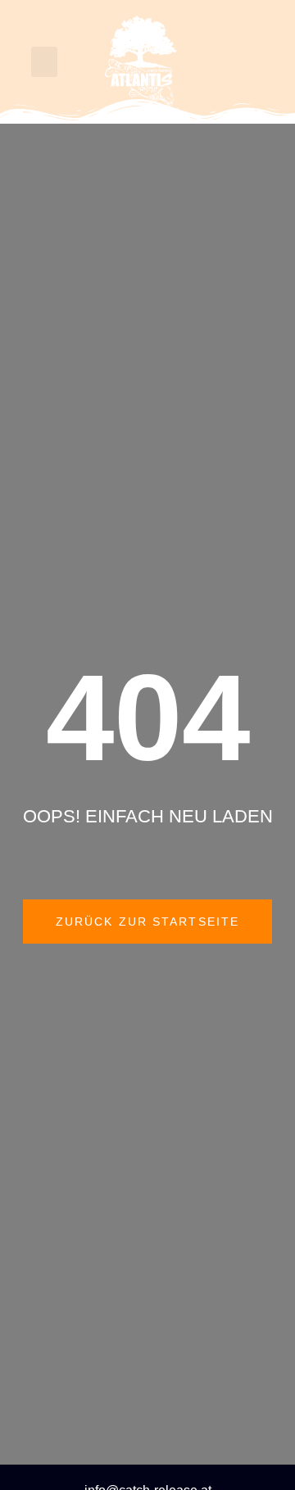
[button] (44, 62)
